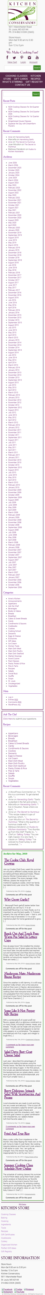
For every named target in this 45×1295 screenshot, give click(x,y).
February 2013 (14, 395)
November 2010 (14, 462)
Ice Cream (12, 643)
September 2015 (15, 322)
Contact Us (22, 84)
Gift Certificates (8, 1234)
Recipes (35, 78)
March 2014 (13, 365)
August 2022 (13, 193)
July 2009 (12, 502)
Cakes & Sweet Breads (17, 618)
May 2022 (12, 195)
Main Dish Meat (14, 648)
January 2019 (13, 250)
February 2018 (14, 273)
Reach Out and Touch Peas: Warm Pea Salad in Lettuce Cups (21, 937)
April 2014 (12, 362)
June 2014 (12, 357)
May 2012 (12, 417)
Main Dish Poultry (15, 651)
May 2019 (12, 243)
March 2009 (13, 512)
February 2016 (14, 310)
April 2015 (12, 335)
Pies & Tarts (13, 666)
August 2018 (13, 263)
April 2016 (12, 307)
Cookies (11, 628)
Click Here (8, 719)
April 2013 (12, 390)
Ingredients (6, 1224)
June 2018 (12, 268)
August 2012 (13, 410)
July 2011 (12, 442)
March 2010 (13, 482)
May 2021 (12, 210)
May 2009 (12, 507)
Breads (11, 613)
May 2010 (12, 477)
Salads (11, 671)
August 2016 (13, 297)
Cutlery (4, 1241)
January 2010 (13, 487)
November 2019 (14, 233)
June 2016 (12, 302)
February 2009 (14, 515)
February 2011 (14, 455)
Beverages (12, 608)
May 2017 (12, 288)
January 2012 (13, 427)
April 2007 (12, 570)
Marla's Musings (15, 656)
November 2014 (14, 345)
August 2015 (13, 325)
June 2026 (12, 163)
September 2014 (15, 350)
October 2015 (13, 320)
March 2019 (13, 245)
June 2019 (12, 240)
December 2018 (14, 253)
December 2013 (14, 372)
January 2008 (13, 547)
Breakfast (12, 616)
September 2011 (15, 437)
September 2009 (15, 497)
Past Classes (13, 661)
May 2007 (12, 567)
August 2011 (13, 440)
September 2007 (15, 557)
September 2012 (15, 407)
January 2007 (13, 577)
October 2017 (13, 280)
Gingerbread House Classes (19, 121)
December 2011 (14, 430)
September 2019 (15, 235)
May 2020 (12, 223)
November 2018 (14, 255)
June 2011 (12, 445)
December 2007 (14, 550)
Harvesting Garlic (23, 137)
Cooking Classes (17, 75)
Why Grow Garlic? (16, 899)
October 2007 (13, 555)
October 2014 (13, 347)
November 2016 (14, 295)
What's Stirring (12, 81)
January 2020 (13, 230)
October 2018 (13, 258)
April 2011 (12, 450)
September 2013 (15, 380)
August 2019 (13, 238)
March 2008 (13, 542)
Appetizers (12, 603)
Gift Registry (34, 81)
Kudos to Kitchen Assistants (22, 150)
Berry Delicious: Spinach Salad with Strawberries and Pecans (22, 1094)
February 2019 (14, 248)
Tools (3, 1228)
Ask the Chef (13, 606)
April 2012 (12, 420)
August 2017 (13, 283)
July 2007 (12, 562)
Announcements (15, 601)
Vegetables (12, 686)
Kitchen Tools (13, 646)
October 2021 (13, 205)
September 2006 (15, 587)
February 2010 (14, 485)
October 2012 (13, 405)
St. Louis (11, 681)
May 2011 (12, 447)
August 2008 (13, 530)
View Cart (12, 62)
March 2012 (13, 422)
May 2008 (12, 537)
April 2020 (12, 225)
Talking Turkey (23, 834)
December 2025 (14, 168)
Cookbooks (12, 626)
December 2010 (14, 460)
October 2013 (13, 377)
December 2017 (14, 275)
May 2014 (12, 360)
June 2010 (12, 475)
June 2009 (12, 505)
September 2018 (15, 260)
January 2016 (13, 312)
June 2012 (12, 415)
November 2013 (14, 375)
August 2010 (13, 470)
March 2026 (13, 165)
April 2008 (12, 540)
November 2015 (14, 317)
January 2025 (13, 173)
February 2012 (14, 425)
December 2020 (14, 215)
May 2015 (12, 332)
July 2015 (12, 327)
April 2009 (12, 510)
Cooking (4, 1221)
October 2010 (13, 465)
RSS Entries (22, 1204)
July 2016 (12, 300)
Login (23, 62)
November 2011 (14, 432)
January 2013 (13, 397)
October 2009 (13, 495)
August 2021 (13, 208)
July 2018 (12, 265)
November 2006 (14, 582)
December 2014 (14, 342)
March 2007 (13, 572)
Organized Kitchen (9, 1245)
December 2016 (14, 292)
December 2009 (14, 490)
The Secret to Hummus (25, 142)
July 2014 (12, 355)
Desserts (12, 633)
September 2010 (15, 467)
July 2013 (12, 385)
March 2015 (13, 337)
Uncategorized (14, 683)
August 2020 (13, 220)
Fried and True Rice (17, 1133)
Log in (10, 697)
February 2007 (14, 575)
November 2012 (14, 402)
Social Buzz (13, 673)
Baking (4, 1218)
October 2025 (13, 170)
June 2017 (12, 285)
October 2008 (13, 525)
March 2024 (13, 180)
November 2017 (14, 278)
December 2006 (14, 580)
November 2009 (14, 492)
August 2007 (13, 560)
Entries (13, 700)
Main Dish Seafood (16, 653)
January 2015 (13, 340)
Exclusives (12, 638)
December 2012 (14, 400)
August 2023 (13, 183)
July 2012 (12, 412)
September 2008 (15, 527)
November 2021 (14, 203)
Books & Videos (14, 611)
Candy (10, 621)
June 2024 (12, 178)
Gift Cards (21, 78)
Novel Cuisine (13, 658)
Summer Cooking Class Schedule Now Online (18, 1167)
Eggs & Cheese (14, 636)
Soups (10, 678)
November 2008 (14, 522)
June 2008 (12, 535)
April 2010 (12, 480)
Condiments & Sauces (17, 623)
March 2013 (13, 392)
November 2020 (14, 218)
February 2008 (14, 545)
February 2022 (14, 198)
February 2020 (14, 228)
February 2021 (14, 213)
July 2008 (12, 532)
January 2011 (13, 457)
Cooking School (14, 631)
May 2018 (12, 270)
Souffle (11, 676)
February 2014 (14, 367)
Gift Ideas (12, 641)
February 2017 (14, 290)
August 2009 (13, 500)
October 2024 (13, 175)
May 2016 (12, 305)
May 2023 (12, 185)
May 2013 (12, 387)
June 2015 (12, 330)
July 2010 (12, 472)
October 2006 (13, 585)
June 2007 (12, 565)
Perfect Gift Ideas (8, 1248)
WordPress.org (14, 705)
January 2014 (13, 370)
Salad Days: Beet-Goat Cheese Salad (18, 1053)
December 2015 (14, 315)
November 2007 (14, 552)
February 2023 (14, 188)
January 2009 (13, 517)
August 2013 (13, 382)
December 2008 (14, 520)
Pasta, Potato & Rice (16, 663)
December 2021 (14, 200)
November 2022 (14, 190)
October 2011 (13, 435)
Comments (14, 702)
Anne (10, 137)
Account (33, 62)
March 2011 (13, 452)
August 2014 (13, 352)
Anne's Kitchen (14, 598)
